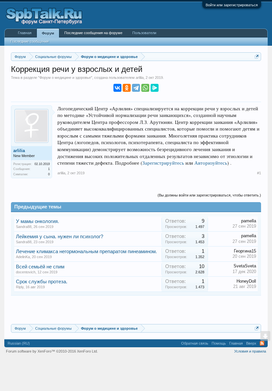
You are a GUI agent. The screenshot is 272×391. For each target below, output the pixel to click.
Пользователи (144, 33)
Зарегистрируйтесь (163, 163)
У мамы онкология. (37, 221)
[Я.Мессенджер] (155, 88)
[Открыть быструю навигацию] (257, 56)
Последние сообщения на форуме (93, 33)
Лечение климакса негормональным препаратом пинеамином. (86, 251)
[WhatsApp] (145, 88)
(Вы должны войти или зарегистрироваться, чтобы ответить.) (209, 195)
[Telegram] (136, 88)
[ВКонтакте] (117, 88)
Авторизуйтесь (210, 163)
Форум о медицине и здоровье (65, 78)
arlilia (140, 78)
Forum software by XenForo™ (52, 351)
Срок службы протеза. (41, 281)
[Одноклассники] (127, 88)
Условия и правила (250, 351)
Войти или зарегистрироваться (232, 5)
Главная (25, 33)
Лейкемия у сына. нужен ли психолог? (59, 236)
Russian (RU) (19, 343)
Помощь (219, 343)
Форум (48, 33)
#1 (259, 173)
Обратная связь (194, 343)
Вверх (251, 343)
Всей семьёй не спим (40, 266)
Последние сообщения (29, 41)
